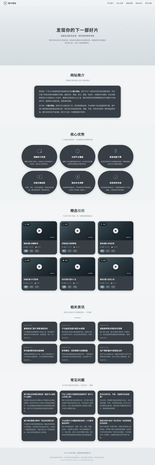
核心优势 (120, 3)
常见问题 (148, 3)
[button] (39, 230)
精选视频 (129, 3)
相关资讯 (139, 3)
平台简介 (110, 3)
